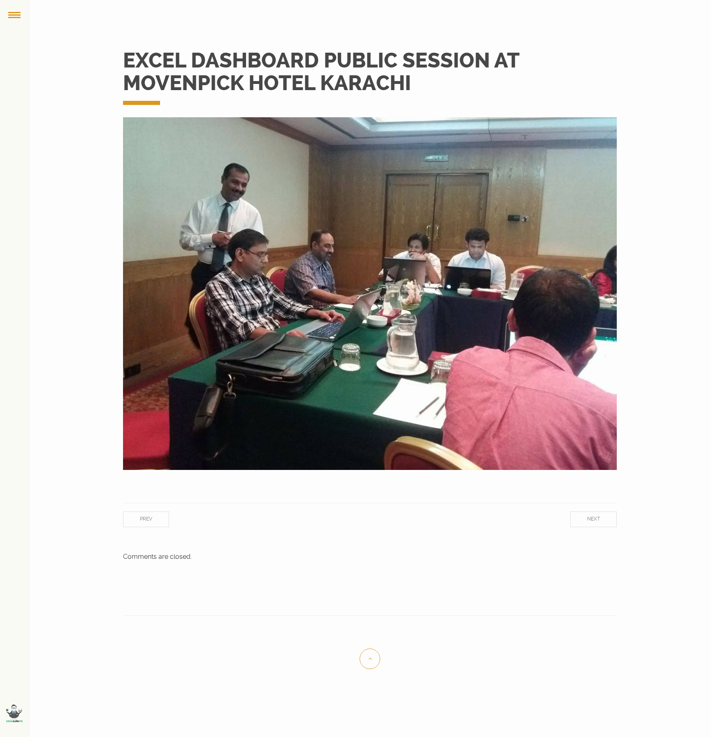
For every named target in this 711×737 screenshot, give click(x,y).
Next (593, 519)
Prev (146, 519)
